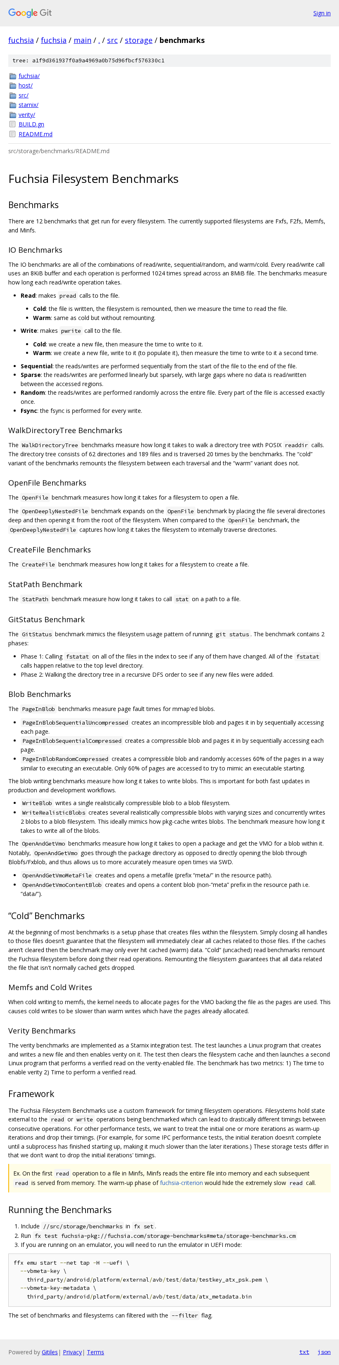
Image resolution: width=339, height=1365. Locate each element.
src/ (24, 95)
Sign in (322, 13)
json (324, 1352)
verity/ (27, 114)
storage (139, 40)
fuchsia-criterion (181, 1183)
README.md (36, 134)
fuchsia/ (29, 76)
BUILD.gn (31, 124)
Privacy (72, 1352)
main (82, 40)
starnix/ (28, 105)
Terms (95, 1352)
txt (304, 1352)
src (112, 40)
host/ (26, 85)
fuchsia (21, 40)
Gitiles (50, 1352)
